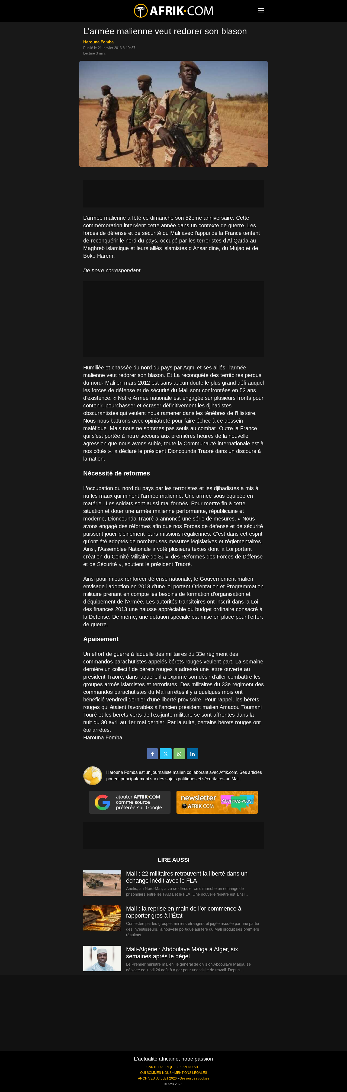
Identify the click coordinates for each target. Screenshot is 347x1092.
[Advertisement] (173, 193)
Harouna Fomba (98, 42)
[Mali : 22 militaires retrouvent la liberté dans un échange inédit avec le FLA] (102, 883)
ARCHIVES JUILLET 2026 (157, 1078)
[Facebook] (152, 753)
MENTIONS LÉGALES (190, 1073)
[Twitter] (166, 753)
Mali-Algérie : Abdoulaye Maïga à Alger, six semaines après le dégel (182, 953)
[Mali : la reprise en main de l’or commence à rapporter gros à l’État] (102, 918)
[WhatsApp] (179, 753)
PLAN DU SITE (189, 1067)
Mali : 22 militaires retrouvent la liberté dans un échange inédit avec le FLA (187, 877)
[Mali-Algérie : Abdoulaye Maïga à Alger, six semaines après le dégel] (102, 959)
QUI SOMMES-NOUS (156, 1073)
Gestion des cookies (194, 1078)
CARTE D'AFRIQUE (161, 1067)
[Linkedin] (192, 753)
